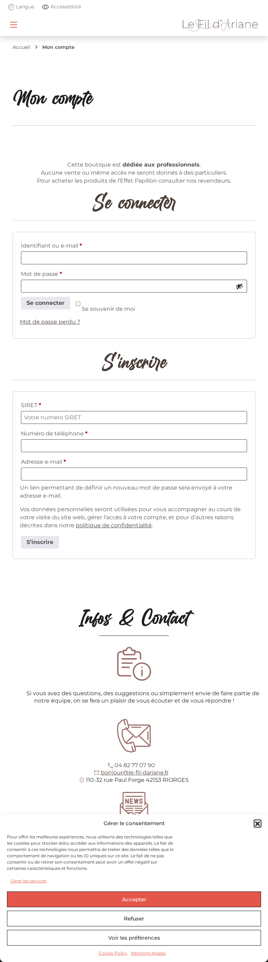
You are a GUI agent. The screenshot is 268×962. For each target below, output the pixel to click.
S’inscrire (40, 542)
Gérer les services (28, 880)
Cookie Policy (113, 953)
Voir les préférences (134, 937)
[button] (257, 823)
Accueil (21, 47)
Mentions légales (148, 953)
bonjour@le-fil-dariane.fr (135, 772)
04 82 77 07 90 (134, 765)
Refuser (134, 918)
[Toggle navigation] (13, 24)
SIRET (31, 405)
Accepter (134, 899)
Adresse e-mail (59, 461)
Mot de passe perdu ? (50, 321)
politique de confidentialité (114, 525)
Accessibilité (66, 6)
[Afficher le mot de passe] (239, 286)
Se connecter (46, 303)
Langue (24, 6)
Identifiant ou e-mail (67, 245)
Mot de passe (57, 273)
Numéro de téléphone (54, 433)
